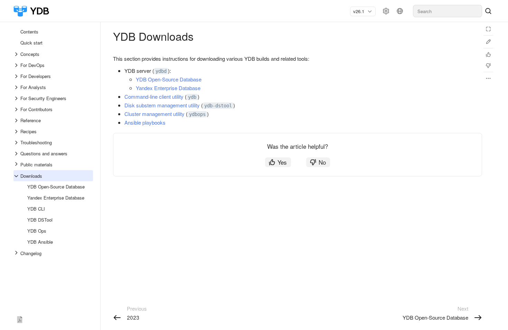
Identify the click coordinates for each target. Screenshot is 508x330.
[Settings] (386, 11)
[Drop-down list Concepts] (16, 54)
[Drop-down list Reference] (16, 120)
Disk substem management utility (162, 105)
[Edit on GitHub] (488, 42)
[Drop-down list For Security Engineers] (16, 98)
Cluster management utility (154, 113)
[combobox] (360, 11)
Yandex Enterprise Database (168, 87)
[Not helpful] (488, 65)
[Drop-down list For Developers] (16, 76)
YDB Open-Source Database (168, 79)
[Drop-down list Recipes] (16, 131)
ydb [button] (192, 97)
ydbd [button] (161, 71)
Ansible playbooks (145, 122)
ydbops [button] (197, 114)
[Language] (400, 11)
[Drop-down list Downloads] (16, 176)
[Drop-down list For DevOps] (16, 65)
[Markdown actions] (488, 78)
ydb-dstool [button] (218, 105)
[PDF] (19, 318)
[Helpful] (488, 54)
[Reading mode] (488, 29)
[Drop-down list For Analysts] (16, 87)
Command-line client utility (154, 96)
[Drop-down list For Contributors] (16, 109)
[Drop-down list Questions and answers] (16, 153)
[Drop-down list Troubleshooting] (16, 142)
